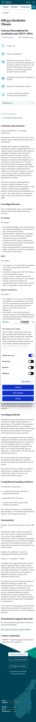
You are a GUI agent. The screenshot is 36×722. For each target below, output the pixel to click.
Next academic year (26, 37)
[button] (33, 2)
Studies (6, 7)
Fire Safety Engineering (12, 118)
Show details (25, 381)
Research (14, 7)
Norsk (28, 2)
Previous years (8, 37)
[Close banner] (33, 322)
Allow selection (18, 393)
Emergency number (18, 666)
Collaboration (25, 7)
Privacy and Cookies (18, 674)
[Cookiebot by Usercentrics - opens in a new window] (21, 322)
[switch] (31, 361)
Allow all (18, 387)
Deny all (18, 398)
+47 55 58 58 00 (19, 660)
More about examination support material (16, 629)
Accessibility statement (18, 671)
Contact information (18, 654)
